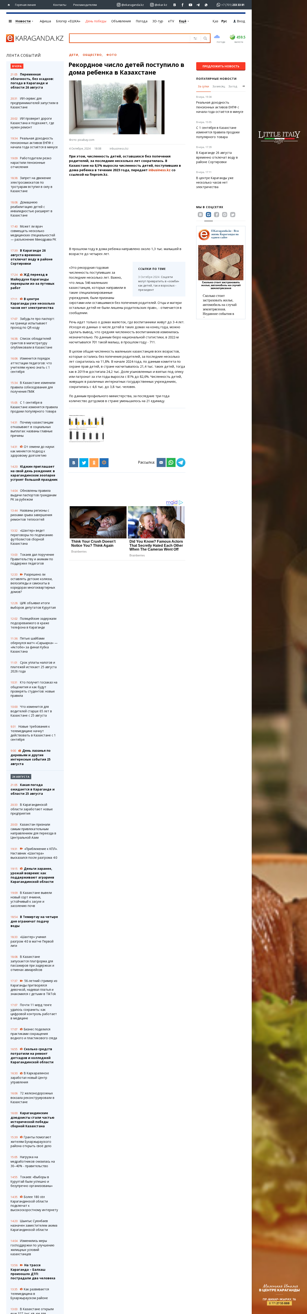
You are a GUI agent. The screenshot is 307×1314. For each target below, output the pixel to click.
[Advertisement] (139, 211)
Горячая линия (25, 5)
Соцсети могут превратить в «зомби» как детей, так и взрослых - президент (158, 283)
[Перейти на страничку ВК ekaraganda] (174, 5)
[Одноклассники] (93, 462)
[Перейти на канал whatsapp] (206, 5)
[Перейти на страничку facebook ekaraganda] (182, 5)
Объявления (121, 21)
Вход (241, 21)
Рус (224, 21)
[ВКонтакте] (73, 462)
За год (232, 86)
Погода (141, 21)
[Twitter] (83, 462)
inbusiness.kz (119, 148)
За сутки (203, 86)
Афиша (45, 21)
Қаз (215, 21)
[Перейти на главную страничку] (9, 5)
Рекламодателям (85, 5)
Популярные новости (216, 79)
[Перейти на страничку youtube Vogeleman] (190, 5)
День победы (95, 21)
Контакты (59, 5)
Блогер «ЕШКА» (68, 21)
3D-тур (157, 21)
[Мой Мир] (104, 462)
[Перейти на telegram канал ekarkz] (198, 5)
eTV (171, 21)
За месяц (218, 86)
